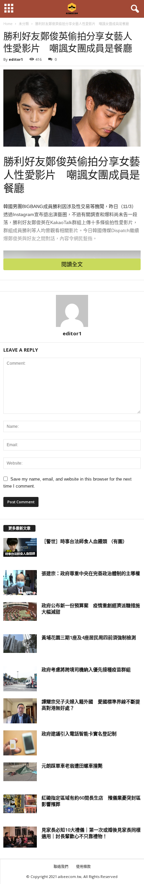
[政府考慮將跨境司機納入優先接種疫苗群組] (20, 678)
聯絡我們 (61, 866)
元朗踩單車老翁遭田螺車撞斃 (72, 765)
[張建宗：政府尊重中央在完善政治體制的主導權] (20, 582)
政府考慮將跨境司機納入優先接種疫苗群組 (86, 669)
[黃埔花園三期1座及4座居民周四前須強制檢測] (20, 643)
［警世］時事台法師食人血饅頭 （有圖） (84, 541)
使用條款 (83, 866)
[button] (133, 9)
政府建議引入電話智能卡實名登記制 (79, 733)
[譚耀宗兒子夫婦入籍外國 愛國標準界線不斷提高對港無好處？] (20, 710)
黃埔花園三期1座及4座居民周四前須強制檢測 (89, 637)
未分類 (24, 23)
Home (7, 23)
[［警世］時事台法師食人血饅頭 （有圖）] (20, 547)
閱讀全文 (72, 264)
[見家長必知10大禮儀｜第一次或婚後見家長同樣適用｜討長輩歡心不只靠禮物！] (20, 837)
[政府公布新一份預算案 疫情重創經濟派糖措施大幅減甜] (20, 611)
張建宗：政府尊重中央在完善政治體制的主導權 (91, 573)
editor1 (16, 59)
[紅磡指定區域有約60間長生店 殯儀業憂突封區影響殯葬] (20, 803)
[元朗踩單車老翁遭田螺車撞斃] (20, 771)
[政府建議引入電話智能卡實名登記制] (20, 742)
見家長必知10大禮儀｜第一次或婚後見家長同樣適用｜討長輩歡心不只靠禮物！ (91, 833)
